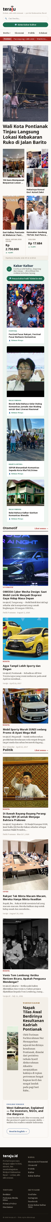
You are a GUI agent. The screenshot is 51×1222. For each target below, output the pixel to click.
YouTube (32, 1194)
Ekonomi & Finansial (38, 1162)
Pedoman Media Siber (10, 1199)
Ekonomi (19, 33)
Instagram (33, 1198)
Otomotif (32, 1165)
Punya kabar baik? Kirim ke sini (26, 279)
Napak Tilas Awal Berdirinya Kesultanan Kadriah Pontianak (33, 1018)
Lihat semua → (41, 528)
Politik (31, 33)
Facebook (33, 1201)
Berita (6, 33)
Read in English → (18, 1131)
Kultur (31, 1172)
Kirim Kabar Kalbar (27, 25)
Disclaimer (8, 1207)
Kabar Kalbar (34, 1176)
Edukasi (43, 33)
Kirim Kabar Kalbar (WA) (37, 1206)
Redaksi (6, 1194)
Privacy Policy (9, 1204)
